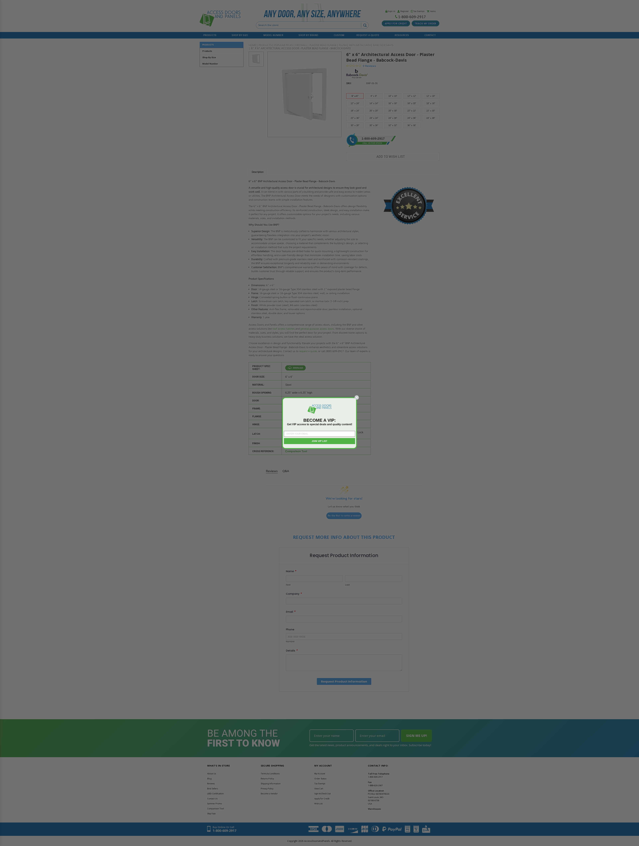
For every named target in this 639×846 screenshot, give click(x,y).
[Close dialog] (357, 397)
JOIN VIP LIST (319, 441)
